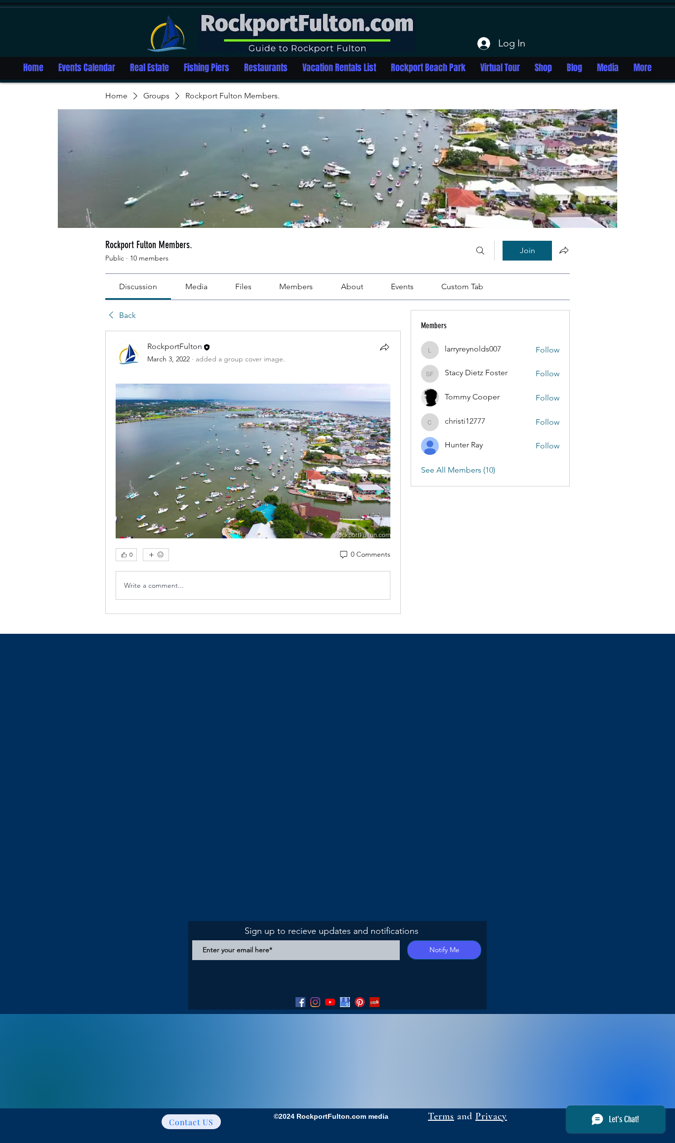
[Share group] (564, 250)
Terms (441, 1116)
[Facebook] (300, 1002)
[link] (138, 286)
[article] (253, 472)
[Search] (480, 251)
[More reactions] (156, 554)
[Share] (384, 347)
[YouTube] (330, 1002)
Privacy (491, 1116)
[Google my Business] (345, 1002)
